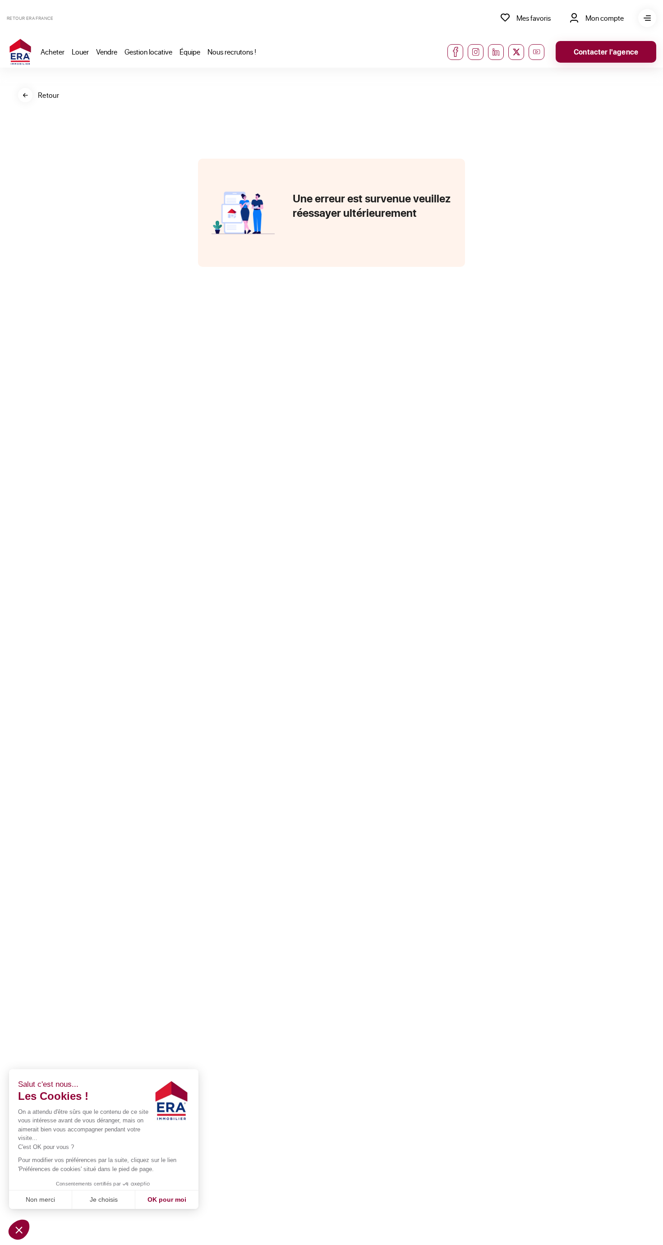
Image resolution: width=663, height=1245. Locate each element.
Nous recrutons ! (231, 51)
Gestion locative (148, 51)
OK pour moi (166, 1199)
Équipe (190, 51)
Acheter (52, 51)
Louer (80, 51)
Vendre (106, 51)
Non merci (40, 1199)
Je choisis (104, 1199)
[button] (19, 1229)
